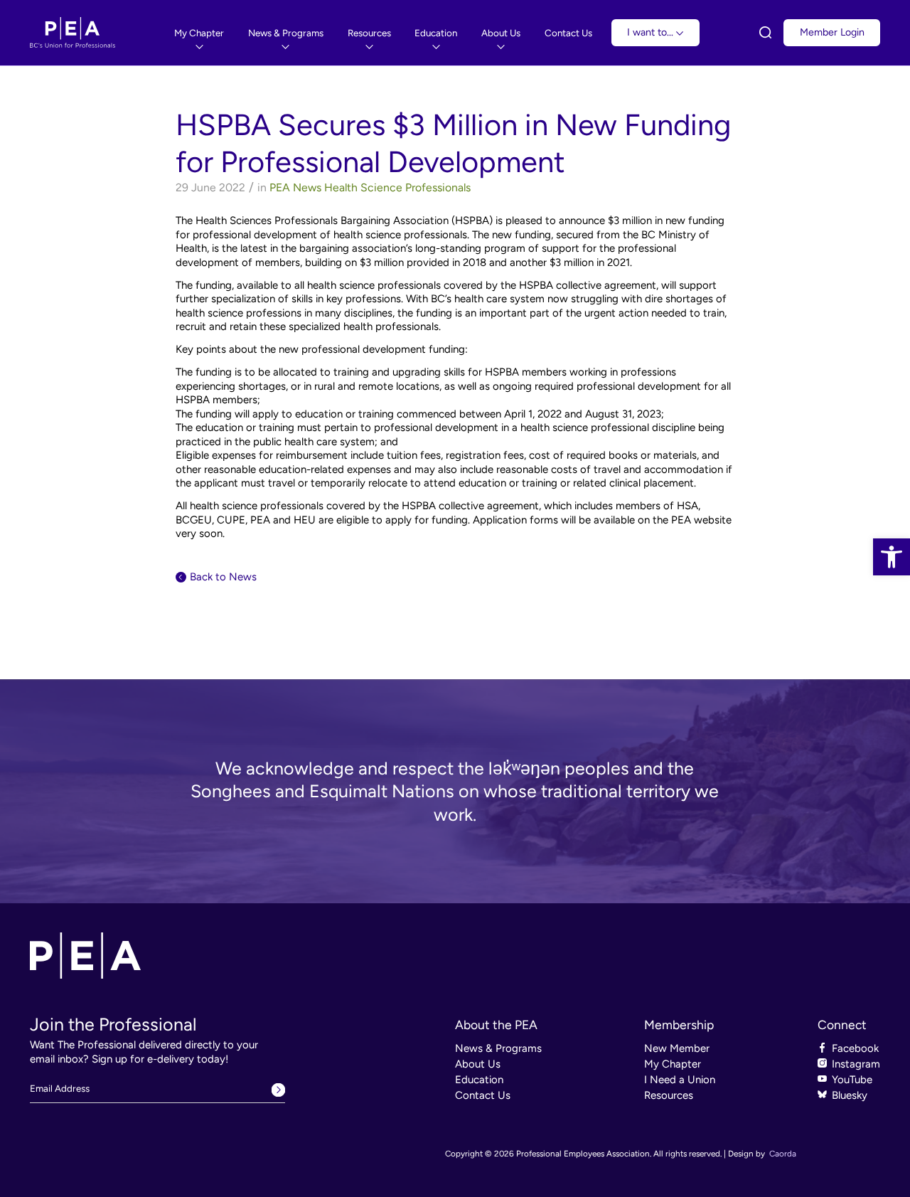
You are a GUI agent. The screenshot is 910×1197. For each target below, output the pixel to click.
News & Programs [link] (498, 1048)
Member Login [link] (832, 32)
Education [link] (479, 1079)
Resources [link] (668, 1095)
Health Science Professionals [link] (397, 187)
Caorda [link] (782, 1154)
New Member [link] (677, 1048)
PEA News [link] (295, 187)
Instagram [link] (856, 1064)
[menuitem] (199, 33)
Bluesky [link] (849, 1095)
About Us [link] (477, 1064)
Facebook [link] (855, 1048)
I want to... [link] (651, 32)
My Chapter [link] (672, 1064)
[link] (891, 556)
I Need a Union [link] (679, 1079)
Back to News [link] (223, 576)
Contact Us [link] (482, 1095)
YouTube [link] (852, 1079)
